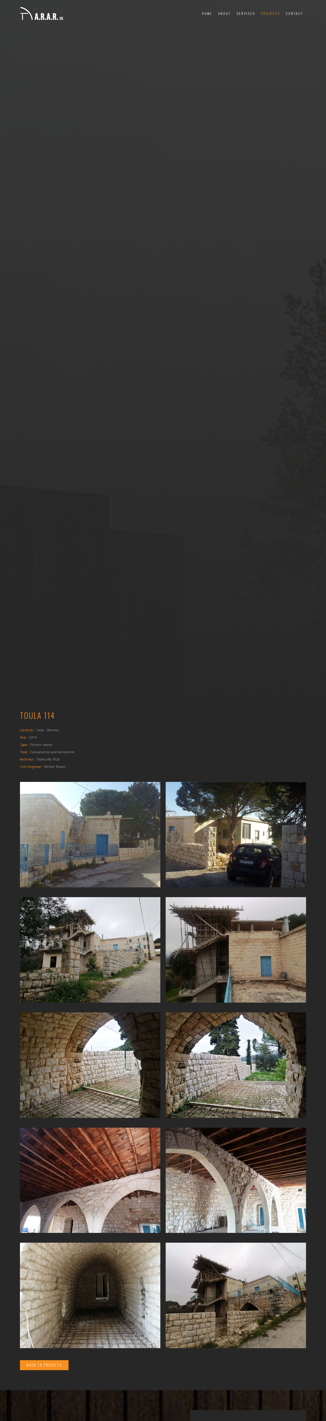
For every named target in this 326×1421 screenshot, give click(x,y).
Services (246, 13)
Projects (270, 13)
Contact (294, 13)
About (224, 13)
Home (207, 13)
